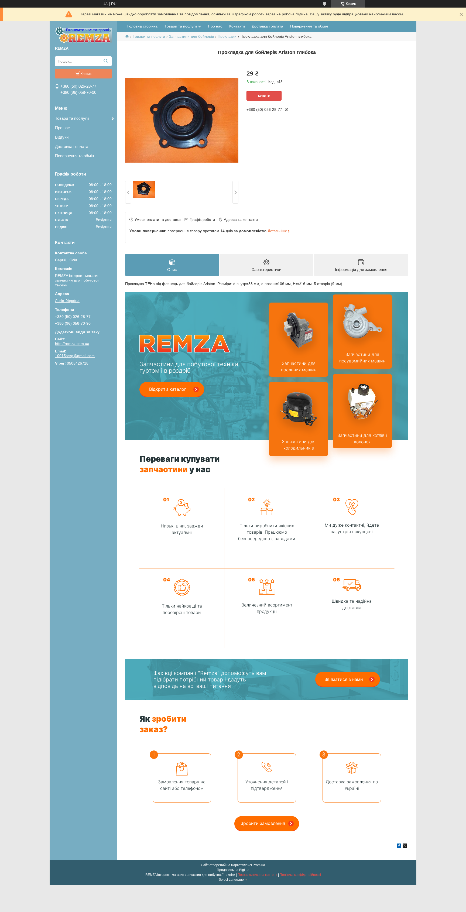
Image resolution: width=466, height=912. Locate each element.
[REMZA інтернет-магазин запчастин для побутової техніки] (83, 34)
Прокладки (227, 36)
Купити (264, 95)
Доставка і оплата (71, 146)
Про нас (62, 127)
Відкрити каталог (167, 389)
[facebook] (399, 846)
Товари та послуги (72, 118)
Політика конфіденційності (300, 875)
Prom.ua (259, 865)
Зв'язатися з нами (343, 679)
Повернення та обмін (74, 155)
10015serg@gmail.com (75, 356)
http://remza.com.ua (72, 343)
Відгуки (61, 137)
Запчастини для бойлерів (191, 36)
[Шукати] (106, 61)
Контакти (237, 26)
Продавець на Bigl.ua (233, 870)
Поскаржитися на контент (257, 875)
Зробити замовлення (263, 823)
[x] (405, 846)
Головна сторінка (142, 26)
